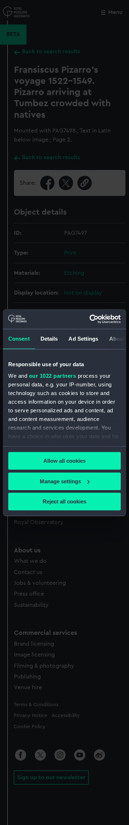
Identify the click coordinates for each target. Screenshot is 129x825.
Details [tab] (49, 339)
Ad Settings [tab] (83, 339)
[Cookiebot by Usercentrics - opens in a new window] (91, 319)
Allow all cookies (64, 461)
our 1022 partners (52, 376)
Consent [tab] (19, 339)
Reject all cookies (64, 501)
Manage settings (60, 481)
